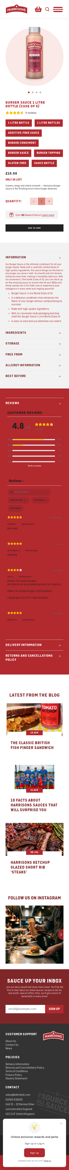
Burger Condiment (22, 143)
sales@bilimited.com (18, 1095)
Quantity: (14, 201)
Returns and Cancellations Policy (25, 1068)
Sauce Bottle (44, 163)
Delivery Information (17, 1064)
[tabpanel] (34, 558)
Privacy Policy (14, 1075)
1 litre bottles (48, 122)
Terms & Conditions (17, 1071)
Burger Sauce (18, 153)
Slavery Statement (16, 1078)
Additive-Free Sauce (23, 132)
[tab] (29, 92)
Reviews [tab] (16, 481)
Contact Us (12, 1045)
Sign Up (54, 1009)
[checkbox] (15, 508)
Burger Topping (48, 153)
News (9, 1048)
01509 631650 (14, 1100)
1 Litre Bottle (18, 122)
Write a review (34, 466)
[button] (34, 439)
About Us (11, 1041)
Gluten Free (17, 163)
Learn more (48, 215)
